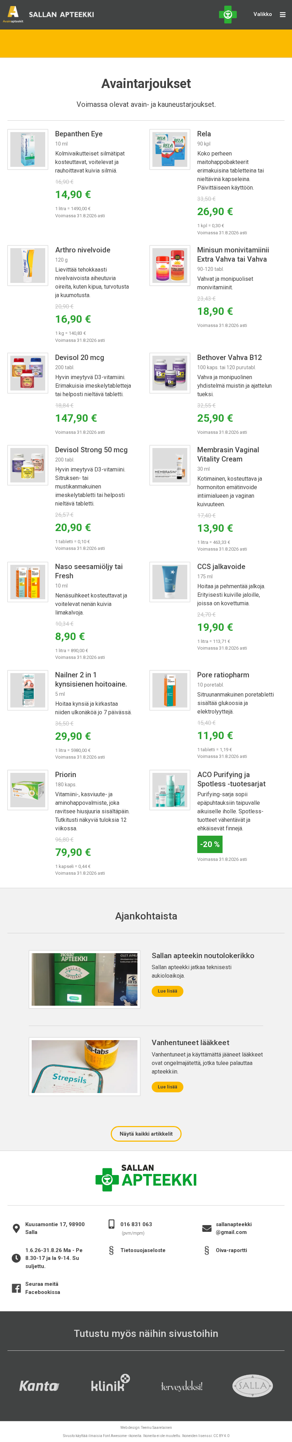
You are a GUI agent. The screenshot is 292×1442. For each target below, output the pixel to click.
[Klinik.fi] (110, 1386)
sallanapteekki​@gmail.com (238, 1228)
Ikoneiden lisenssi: (205, 1436)
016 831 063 (139, 1224)
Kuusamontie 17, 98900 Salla (55, 1228)
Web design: (146, 1428)
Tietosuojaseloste (143, 1250)
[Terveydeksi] (181, 1386)
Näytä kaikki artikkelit (146, 1134)
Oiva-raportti (231, 1250)
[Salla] (252, 1386)
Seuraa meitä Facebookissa (42, 1288)
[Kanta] (39, 1386)
